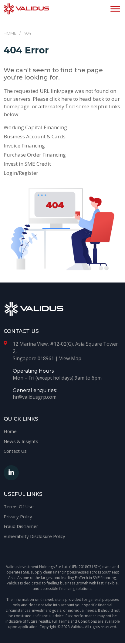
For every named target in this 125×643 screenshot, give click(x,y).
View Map (70, 358)
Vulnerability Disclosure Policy (34, 536)
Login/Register (21, 172)
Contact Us (15, 451)
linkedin (11, 472)
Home (10, 431)
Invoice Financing (24, 145)
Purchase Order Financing (35, 154)
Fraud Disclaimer (21, 526)
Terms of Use (19, 506)
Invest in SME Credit (27, 163)
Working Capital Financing (35, 127)
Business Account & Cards (35, 136)
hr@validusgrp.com (34, 397)
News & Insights (21, 441)
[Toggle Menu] (115, 9)
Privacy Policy (18, 516)
